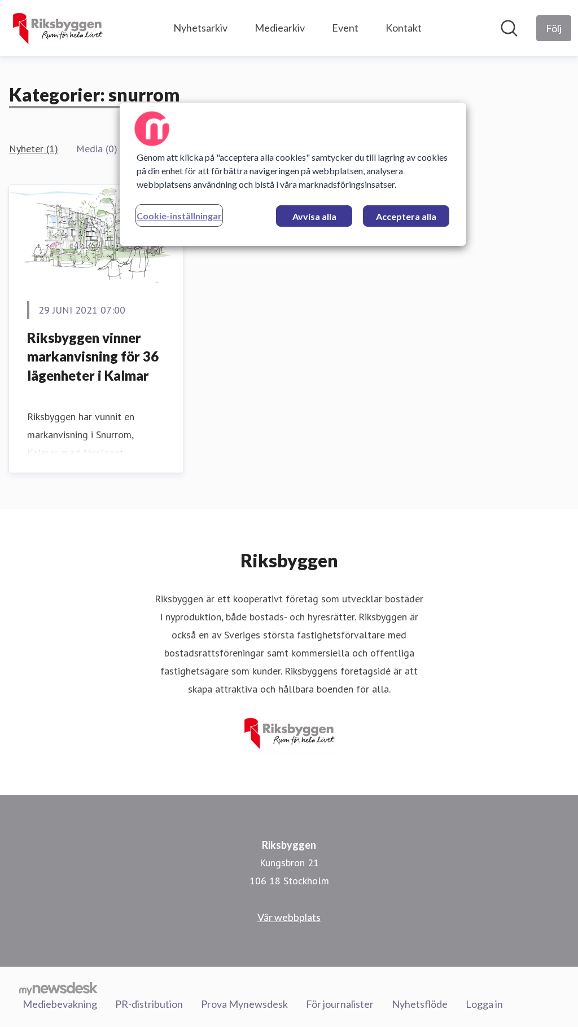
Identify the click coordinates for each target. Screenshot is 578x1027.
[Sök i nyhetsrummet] (509, 28)
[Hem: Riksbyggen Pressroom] (57, 28)
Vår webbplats (289, 917)
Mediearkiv (280, 27)
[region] (293, 174)
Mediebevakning (60, 1004)
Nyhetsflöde (420, 1004)
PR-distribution (149, 1004)
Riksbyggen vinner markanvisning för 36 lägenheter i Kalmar (93, 356)
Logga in (484, 1004)
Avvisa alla (314, 216)
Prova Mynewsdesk (244, 1004)
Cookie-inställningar (179, 215)
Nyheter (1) (33, 148)
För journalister (340, 1004)
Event (345, 27)
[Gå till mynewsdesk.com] (58, 988)
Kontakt (404, 27)
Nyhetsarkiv (200, 27)
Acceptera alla (406, 216)
